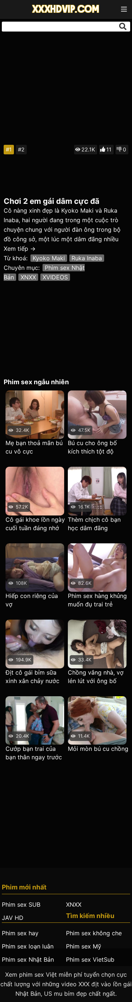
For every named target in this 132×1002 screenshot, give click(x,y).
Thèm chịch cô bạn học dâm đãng (94, 524)
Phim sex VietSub (90, 959)
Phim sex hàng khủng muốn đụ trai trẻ (97, 600)
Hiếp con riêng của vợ (32, 600)
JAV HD (12, 917)
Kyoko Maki (49, 258)
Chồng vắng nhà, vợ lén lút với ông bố (96, 676)
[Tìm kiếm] (122, 26)
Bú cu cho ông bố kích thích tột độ (92, 447)
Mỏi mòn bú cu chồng (98, 748)
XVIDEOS (55, 277)
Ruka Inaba (87, 258)
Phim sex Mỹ (83, 946)
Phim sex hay (20, 933)
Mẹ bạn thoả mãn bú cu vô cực (34, 447)
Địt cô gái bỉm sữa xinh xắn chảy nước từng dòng (32, 677)
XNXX (28, 277)
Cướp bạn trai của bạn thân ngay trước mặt (34, 753)
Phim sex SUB (21, 904)
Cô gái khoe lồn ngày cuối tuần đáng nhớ (35, 524)
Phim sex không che (94, 933)
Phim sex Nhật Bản (28, 959)
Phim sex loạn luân (28, 946)
